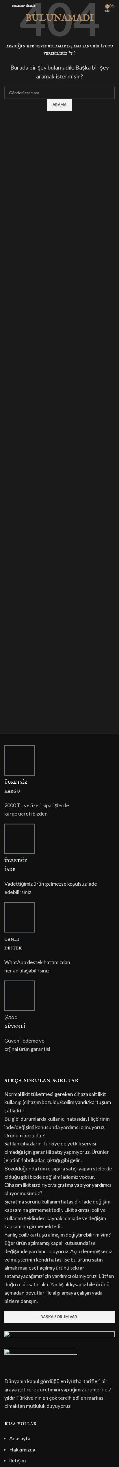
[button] (59, 1102)
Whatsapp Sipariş (24, 5)
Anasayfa (19, 1438)
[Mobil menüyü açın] (6, 5)
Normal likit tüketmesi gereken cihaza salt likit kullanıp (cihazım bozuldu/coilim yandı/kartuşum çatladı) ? (57, 1102)
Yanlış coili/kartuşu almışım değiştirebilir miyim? (57, 1234)
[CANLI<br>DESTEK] (19, 917)
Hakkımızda (22, 1449)
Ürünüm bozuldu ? (24, 1135)
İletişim (17, 1460)
